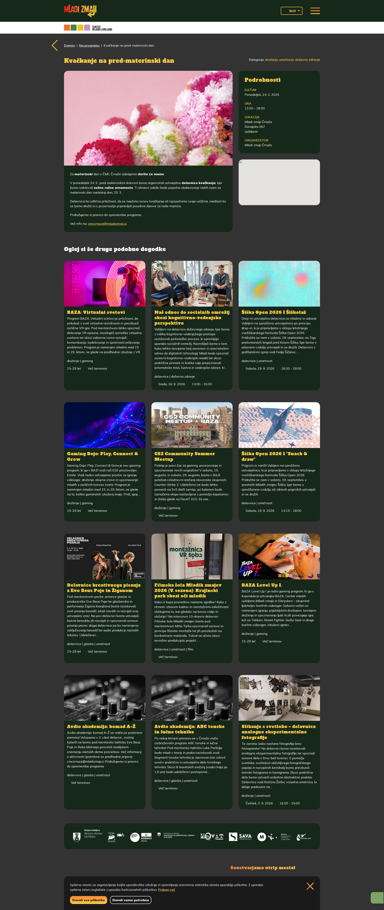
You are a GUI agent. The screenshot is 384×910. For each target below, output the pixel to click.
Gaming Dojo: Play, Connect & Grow (102, 456)
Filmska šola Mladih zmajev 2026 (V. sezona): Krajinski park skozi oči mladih (188, 590)
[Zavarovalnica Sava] (240, 835)
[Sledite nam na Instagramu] (109, 867)
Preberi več (166, 890)
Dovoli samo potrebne (130, 900)
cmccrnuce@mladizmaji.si (107, 224)
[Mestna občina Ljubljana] (87, 835)
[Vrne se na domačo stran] (80, 10)
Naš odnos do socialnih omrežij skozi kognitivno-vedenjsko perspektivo (192, 317)
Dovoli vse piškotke (88, 900)
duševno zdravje (307, 60)
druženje (271, 60)
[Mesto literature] (140, 835)
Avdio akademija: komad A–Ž (101, 726)
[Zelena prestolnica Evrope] (116, 835)
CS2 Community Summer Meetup (184, 456)
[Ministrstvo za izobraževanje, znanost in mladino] (176, 835)
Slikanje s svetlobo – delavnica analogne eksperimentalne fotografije (279, 732)
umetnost (286, 60)
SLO (292, 11)
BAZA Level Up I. (262, 585)
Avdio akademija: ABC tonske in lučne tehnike (189, 729)
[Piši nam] (130, 867)
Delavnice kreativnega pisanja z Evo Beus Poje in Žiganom (104, 587)
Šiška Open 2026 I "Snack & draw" (274, 456)
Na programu (89, 45)
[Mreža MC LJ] (274, 835)
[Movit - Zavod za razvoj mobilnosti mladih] (211, 835)
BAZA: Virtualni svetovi (96, 312)
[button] (279, 175)
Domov (69, 45)
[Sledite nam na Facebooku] (91, 867)
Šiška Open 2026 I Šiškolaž (274, 312)
